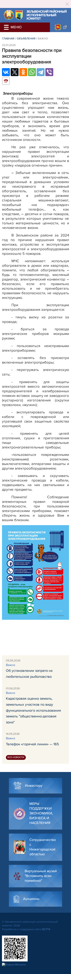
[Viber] (49, 72)
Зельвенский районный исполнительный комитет (47, 15)
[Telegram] (41, 72)
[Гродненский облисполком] (60, 27)
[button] (7, 27)
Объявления (26, 38)
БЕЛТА (46, 929)
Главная (8, 38)
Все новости (15, 757)
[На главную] (9, 15)
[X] (15, 72)
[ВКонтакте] (6, 72)
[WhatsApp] (32, 72)
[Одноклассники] (23, 72)
